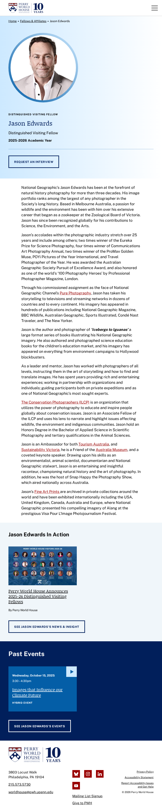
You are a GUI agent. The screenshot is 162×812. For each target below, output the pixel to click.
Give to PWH (82, 803)
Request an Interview (33, 162)
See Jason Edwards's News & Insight (46, 626)
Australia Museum (111, 449)
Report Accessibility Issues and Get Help (137, 785)
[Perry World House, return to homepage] (25, 8)
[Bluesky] (76, 774)
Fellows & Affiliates (33, 21)
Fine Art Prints (47, 491)
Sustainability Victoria (40, 449)
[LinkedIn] (100, 774)
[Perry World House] (34, 754)
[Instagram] (88, 774)
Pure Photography (75, 293)
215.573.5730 (19, 784)
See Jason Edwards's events (39, 726)
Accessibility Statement (139, 777)
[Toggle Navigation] (154, 8)
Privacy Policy (145, 771)
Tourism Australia (93, 444)
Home (12, 21)
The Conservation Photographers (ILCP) (55, 402)
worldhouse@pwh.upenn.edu (30, 792)
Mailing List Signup (87, 796)
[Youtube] (76, 785)
